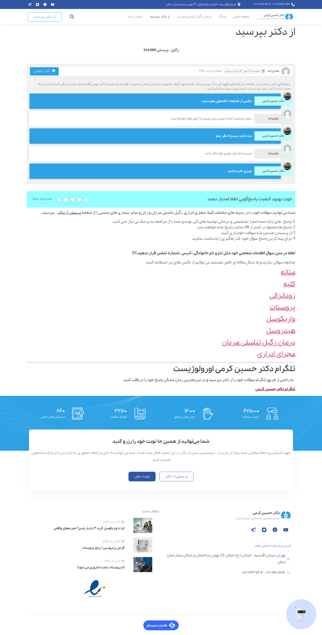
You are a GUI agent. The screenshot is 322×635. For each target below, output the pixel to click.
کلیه (289, 284)
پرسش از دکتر (69, 212)
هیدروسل (280, 331)
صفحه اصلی (241, 16)
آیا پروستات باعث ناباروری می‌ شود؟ (100, 567)
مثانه (288, 272)
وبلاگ (222, 16)
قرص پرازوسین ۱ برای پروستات (103, 548)
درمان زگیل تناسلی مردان (194, 16)
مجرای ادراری (276, 354)
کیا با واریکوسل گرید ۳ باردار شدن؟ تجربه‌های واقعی (89, 528)
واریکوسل (280, 319)
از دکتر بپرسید (160, 16)
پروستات (282, 307)
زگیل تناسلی (41, 71)
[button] (72, 17)
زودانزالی (282, 296)
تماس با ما (135, 16)
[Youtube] (52, 4)
